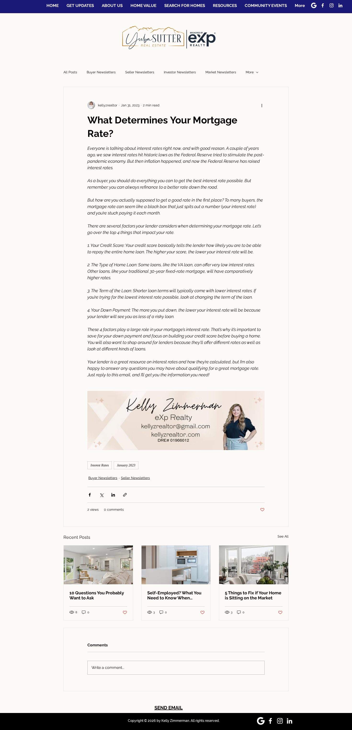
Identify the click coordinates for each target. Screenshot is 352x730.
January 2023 (126, 465)
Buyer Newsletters (101, 72)
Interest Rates (100, 465)
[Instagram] (331, 5)
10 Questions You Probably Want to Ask (96, 595)
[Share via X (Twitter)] (101, 494)
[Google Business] (314, 5)
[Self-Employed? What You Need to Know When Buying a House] (176, 564)
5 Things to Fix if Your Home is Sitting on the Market (253, 595)
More (250, 72)
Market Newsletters (220, 72)
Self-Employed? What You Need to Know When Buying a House (174, 595)
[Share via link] (125, 494)
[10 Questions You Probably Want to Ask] (98, 564)
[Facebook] (322, 5)
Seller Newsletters (139, 72)
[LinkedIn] (340, 5)
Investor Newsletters (180, 72)
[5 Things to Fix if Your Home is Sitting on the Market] (253, 564)
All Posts (70, 72)
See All (283, 536)
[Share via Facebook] (89, 494)
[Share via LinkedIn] (113, 494)
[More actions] (262, 105)
